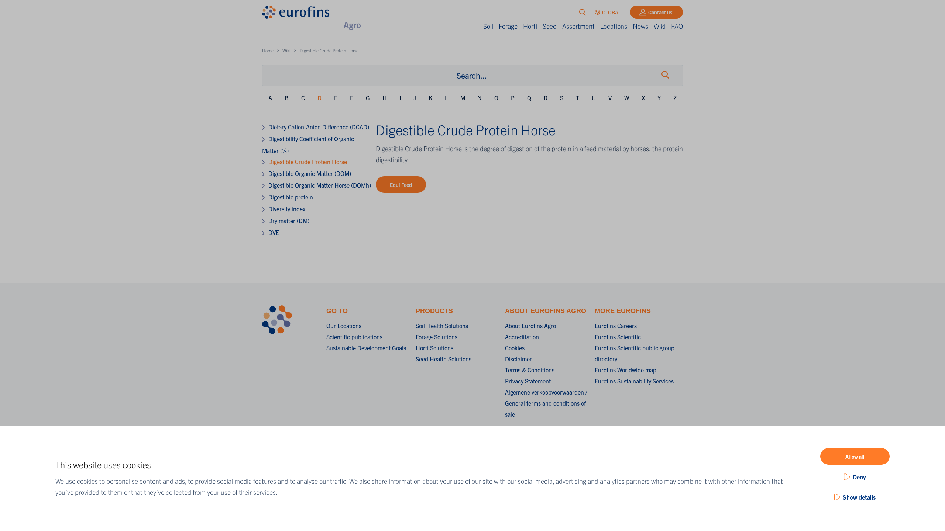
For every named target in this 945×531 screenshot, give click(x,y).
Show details (859, 497)
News (640, 26)
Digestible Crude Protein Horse (307, 161)
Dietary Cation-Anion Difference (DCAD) (318, 127)
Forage (508, 26)
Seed (550, 26)
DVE (273, 232)
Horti (530, 26)
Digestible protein (290, 197)
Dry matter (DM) (288, 220)
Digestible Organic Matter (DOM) (309, 173)
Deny (859, 476)
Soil (488, 26)
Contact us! (661, 12)
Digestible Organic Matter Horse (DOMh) (319, 185)
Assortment (578, 26)
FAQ (677, 26)
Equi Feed (401, 184)
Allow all (855, 456)
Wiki (660, 26)
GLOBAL (611, 12)
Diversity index (286, 208)
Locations (613, 26)
